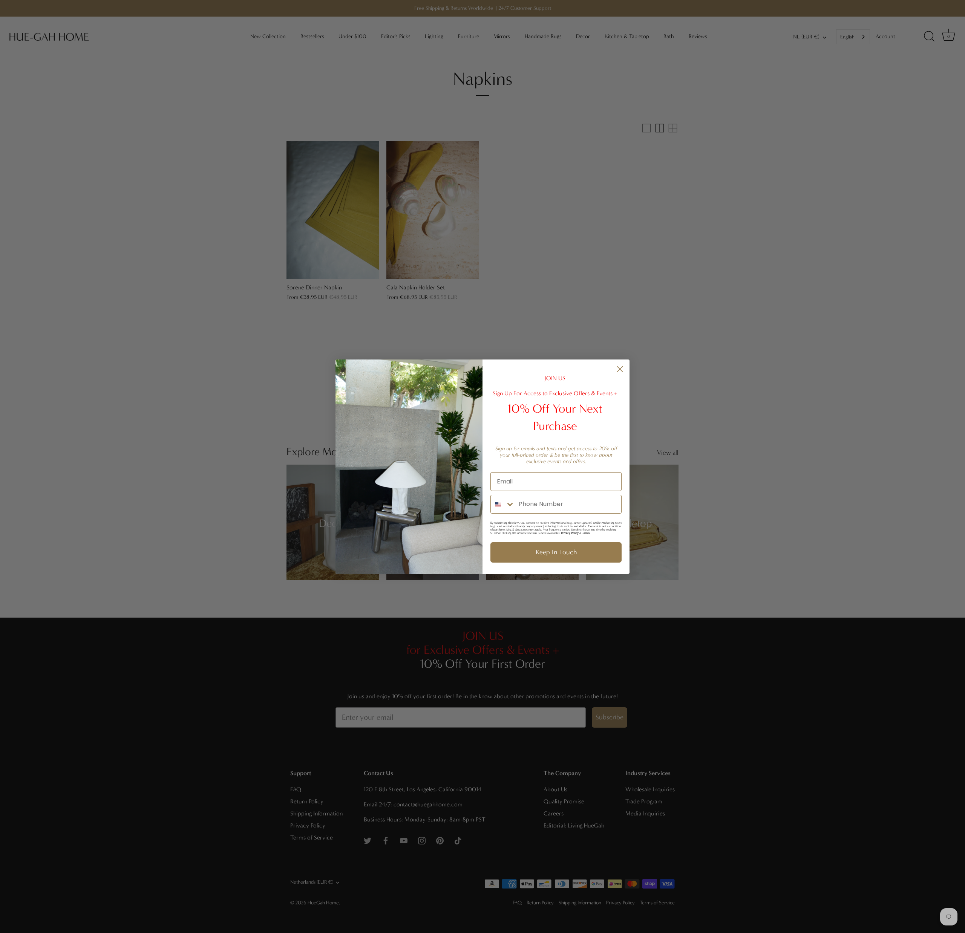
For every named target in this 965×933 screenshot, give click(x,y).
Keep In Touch (556, 552)
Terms (586, 533)
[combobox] (503, 504)
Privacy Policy (570, 533)
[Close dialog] (619, 369)
